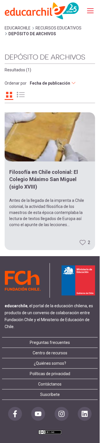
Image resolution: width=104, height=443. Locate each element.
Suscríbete (50, 394)
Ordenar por (16, 83)
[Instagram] (61, 414)
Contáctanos (50, 384)
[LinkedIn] (85, 414)
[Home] (42, 10)
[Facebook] (15, 414)
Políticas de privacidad (50, 373)
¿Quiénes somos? (50, 363)
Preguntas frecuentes (50, 342)
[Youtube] (38, 414)
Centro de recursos (50, 353)
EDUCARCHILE (18, 28)
